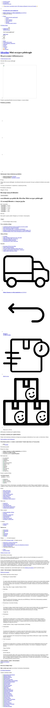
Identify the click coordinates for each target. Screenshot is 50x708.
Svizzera (9, 702)
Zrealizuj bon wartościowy (8, 507)
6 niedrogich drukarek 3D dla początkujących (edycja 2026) (15, 226)
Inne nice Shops (6, 550)
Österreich (11, 691)
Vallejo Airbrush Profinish (8, 247)
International (12, 674)
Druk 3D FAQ (6, 517)
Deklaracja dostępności (8, 546)
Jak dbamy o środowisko (8, 519)
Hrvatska (10, 685)
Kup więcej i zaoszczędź (8, 514)
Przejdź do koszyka (7, 3)
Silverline (5, 52)
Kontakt (7, 22)
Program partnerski (7, 515)
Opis (3, 179)
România (10, 706)
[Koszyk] (26, 38)
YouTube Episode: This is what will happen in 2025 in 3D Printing (17, 231)
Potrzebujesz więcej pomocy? (9, 498)
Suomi (8, 697)
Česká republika (14, 680)
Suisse (8, 701)
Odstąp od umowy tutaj (5, 552)
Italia (7, 687)
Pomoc (4, 16)
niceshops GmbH (9, 540)
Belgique (10, 677)
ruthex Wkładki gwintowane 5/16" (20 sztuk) (12, 237)
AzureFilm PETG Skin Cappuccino (10, 241)
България (11, 679)
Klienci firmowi (6, 496)
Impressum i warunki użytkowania (10, 542)
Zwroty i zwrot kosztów (8, 494)
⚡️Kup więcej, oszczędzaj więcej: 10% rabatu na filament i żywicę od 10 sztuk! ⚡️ (20, 6)
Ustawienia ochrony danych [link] (9, 547)
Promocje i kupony (7, 497)
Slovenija (10, 694)
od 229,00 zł (14, 12)
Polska (8, 692)
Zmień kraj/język (11, 538)
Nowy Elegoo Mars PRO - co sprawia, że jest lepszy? (14, 229)
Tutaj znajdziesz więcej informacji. (8, 439)
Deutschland (12, 681)
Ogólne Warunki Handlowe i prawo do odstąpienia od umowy (16, 544)
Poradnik (5, 513)
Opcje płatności (9, 20)
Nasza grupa (5, 523)
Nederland (11, 690)
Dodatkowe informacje (6, 187)
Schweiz (9, 700)
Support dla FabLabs (7, 518)
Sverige (9, 698)
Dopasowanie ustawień (16, 570)
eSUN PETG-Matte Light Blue (9, 240)
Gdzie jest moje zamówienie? (12, 17)
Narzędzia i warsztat (15, 177)
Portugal (9, 693)
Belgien (9, 676)
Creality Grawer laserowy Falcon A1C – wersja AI (13, 249)
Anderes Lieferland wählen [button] (6, 672)
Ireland (8, 686)
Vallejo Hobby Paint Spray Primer (10, 250)
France (8, 684)
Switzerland (11, 704)
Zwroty (7, 18)
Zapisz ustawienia (4, 660)
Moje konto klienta (7, 495)
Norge (8, 705)
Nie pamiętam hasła (7, 505)
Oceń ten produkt (4, 195)
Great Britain (12, 699)
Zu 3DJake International (5, 670)
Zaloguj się (5, 503)
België (8, 678)
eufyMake (5, 236)
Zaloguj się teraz (6, 29)
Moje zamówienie (6, 490)
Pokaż (2, 219)
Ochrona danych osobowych (9, 543)
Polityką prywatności (29, 567)
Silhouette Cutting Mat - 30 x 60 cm (10, 238)
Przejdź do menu (6, 1)
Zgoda (2, 570)
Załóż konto (5, 34)
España (8, 683)
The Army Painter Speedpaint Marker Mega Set (13, 248)
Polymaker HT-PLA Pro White (9, 246)
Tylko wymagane (8, 570)
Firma (4, 549)
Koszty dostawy (9, 19)
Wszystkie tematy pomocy (11, 23)
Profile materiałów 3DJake (8, 512)
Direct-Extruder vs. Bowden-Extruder (11, 227)
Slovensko (11, 695)
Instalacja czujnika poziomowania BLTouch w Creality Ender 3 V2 (17, 230)
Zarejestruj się (6, 504)
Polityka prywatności (5, 572)
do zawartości (6, 2)
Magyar (9, 688)
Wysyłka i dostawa (7, 491)
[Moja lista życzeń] (4, 36)
